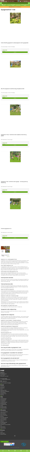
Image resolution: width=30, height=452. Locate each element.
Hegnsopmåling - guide (13, 5)
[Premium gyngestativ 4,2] (15, 212)
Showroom (2, 421)
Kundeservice (2, 386)
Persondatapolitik (3, 399)
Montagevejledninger (3, 422)
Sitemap (1, 405)
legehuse (18, 342)
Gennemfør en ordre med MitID (5, 424)
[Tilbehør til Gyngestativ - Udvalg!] (5, 249)
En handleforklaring (3, 404)
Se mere (8, 256)
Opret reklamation (3, 414)
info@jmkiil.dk (4, 381)
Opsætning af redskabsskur (4, 391)
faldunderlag (23, 336)
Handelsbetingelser (3, 398)
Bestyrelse (2, 416)
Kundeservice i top (3, 393)
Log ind (1, 431)
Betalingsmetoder (3, 403)
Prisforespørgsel (3, 392)
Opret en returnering (3, 415)
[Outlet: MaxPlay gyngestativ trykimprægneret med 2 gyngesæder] (15, 27)
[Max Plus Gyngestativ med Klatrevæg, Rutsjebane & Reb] (15, 73)
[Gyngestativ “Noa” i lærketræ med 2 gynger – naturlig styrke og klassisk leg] (15, 165)
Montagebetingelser (3, 407)
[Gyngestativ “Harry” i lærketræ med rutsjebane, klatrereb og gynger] (15, 118)
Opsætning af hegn (3, 390)
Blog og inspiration (3, 419)
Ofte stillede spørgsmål (4, 417)
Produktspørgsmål (3, 418)
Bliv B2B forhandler (3, 406)
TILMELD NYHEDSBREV (4, 441)
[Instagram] (15, 436)
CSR (1, 425)
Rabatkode (2, 394)
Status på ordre (2, 412)
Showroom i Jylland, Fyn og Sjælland (25, 5)
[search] (8, 1)
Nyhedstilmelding (3, 434)
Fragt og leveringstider (4, 411)
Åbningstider (2, 387)
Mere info (15, 52)
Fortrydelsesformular (3, 402)
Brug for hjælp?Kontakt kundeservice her (27, 1)
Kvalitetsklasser (2, 426)
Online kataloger (3, 423)
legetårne (14, 318)
